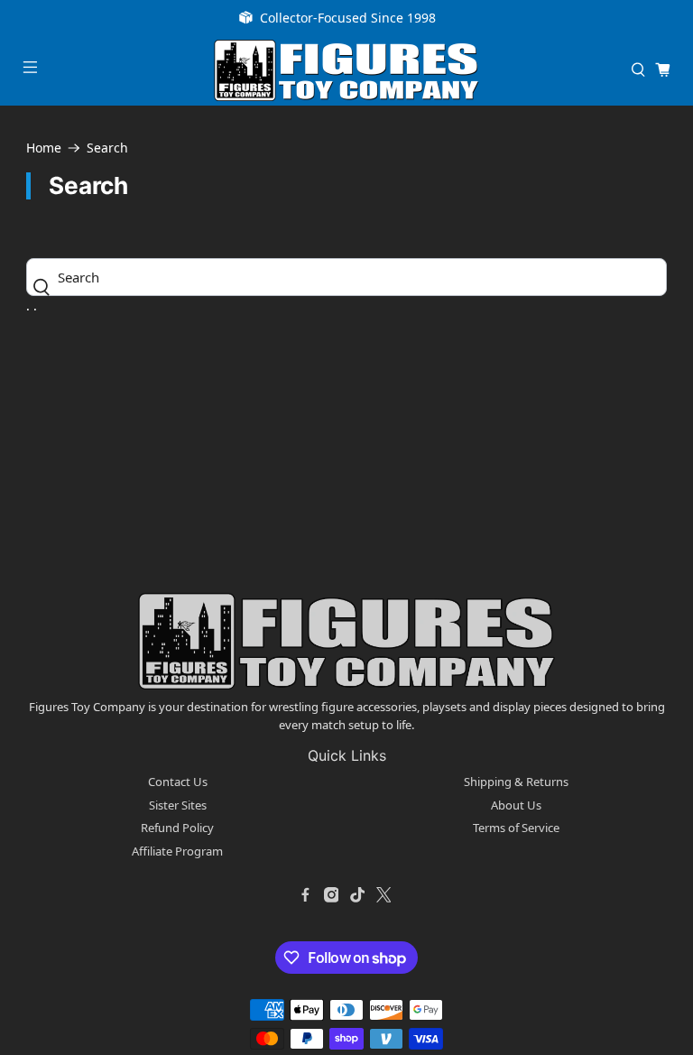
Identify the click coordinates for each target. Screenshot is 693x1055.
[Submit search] (46, 286)
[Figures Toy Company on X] (383, 894)
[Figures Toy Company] (346, 70)
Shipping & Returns (516, 781)
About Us (516, 805)
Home (43, 148)
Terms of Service (516, 827)
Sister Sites (178, 805)
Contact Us (178, 781)
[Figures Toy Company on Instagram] (331, 894)
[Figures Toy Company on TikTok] (357, 894)
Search (107, 148)
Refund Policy (177, 827)
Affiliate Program (177, 851)
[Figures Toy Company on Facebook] (305, 894)
